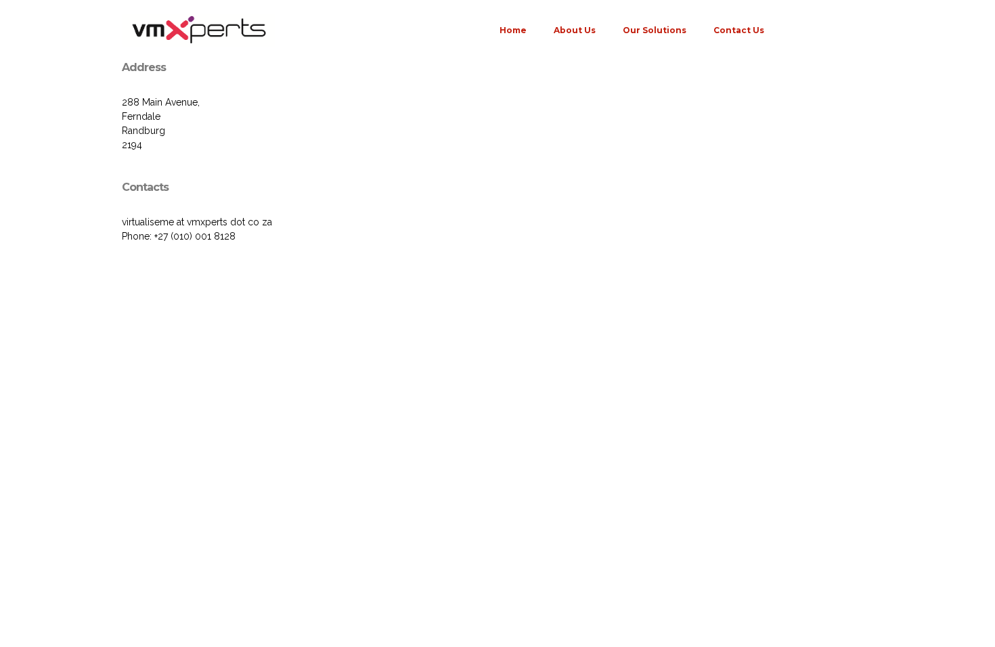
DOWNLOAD (831, 30)
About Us (575, 30)
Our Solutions (654, 30)
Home (513, 30)
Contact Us (738, 30)
